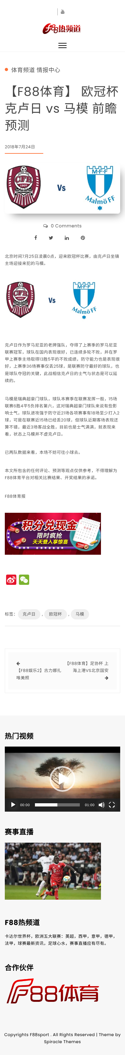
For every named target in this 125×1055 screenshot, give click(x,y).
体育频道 (23, 70)
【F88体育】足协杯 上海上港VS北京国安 (87, 667)
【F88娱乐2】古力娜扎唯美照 (38, 674)
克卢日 (29, 614)
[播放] (13, 805)
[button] (62, 779)
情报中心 (48, 70)
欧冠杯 (55, 614)
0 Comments (66, 226)
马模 (80, 614)
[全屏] (112, 805)
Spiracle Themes (62, 1042)
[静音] (101, 805)
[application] (62, 779)
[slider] (57, 804)
